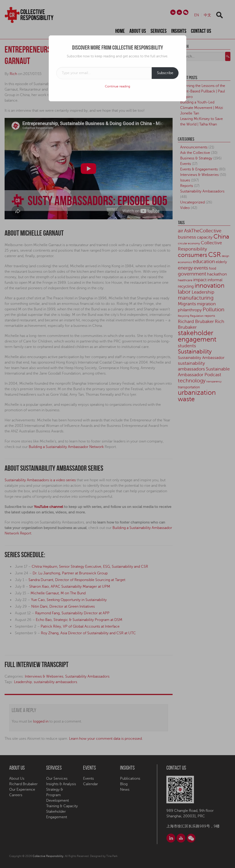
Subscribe (165, 73)
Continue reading (117, 86)
